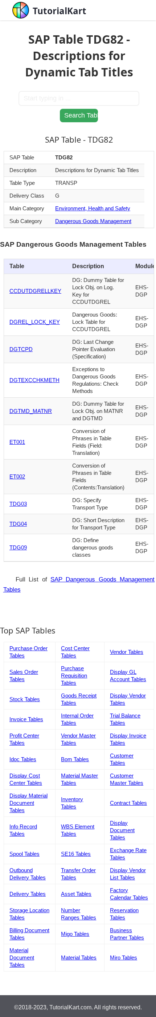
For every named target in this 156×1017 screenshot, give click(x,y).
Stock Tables (24, 699)
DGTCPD (21, 349)
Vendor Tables (126, 652)
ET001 (17, 442)
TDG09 (18, 547)
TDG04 (18, 524)
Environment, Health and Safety (92, 208)
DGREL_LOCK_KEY (34, 322)
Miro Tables (123, 957)
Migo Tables (75, 934)
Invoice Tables (26, 719)
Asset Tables (76, 894)
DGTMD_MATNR (30, 411)
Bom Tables (75, 759)
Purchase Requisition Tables (74, 675)
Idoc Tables (22, 759)
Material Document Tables (21, 957)
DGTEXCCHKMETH (34, 380)
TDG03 (18, 504)
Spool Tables (24, 854)
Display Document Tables (122, 830)
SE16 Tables (76, 854)
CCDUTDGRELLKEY (35, 291)
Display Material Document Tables (28, 802)
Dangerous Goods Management (93, 221)
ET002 (17, 476)
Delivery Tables (27, 894)
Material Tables (79, 957)
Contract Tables (128, 803)
